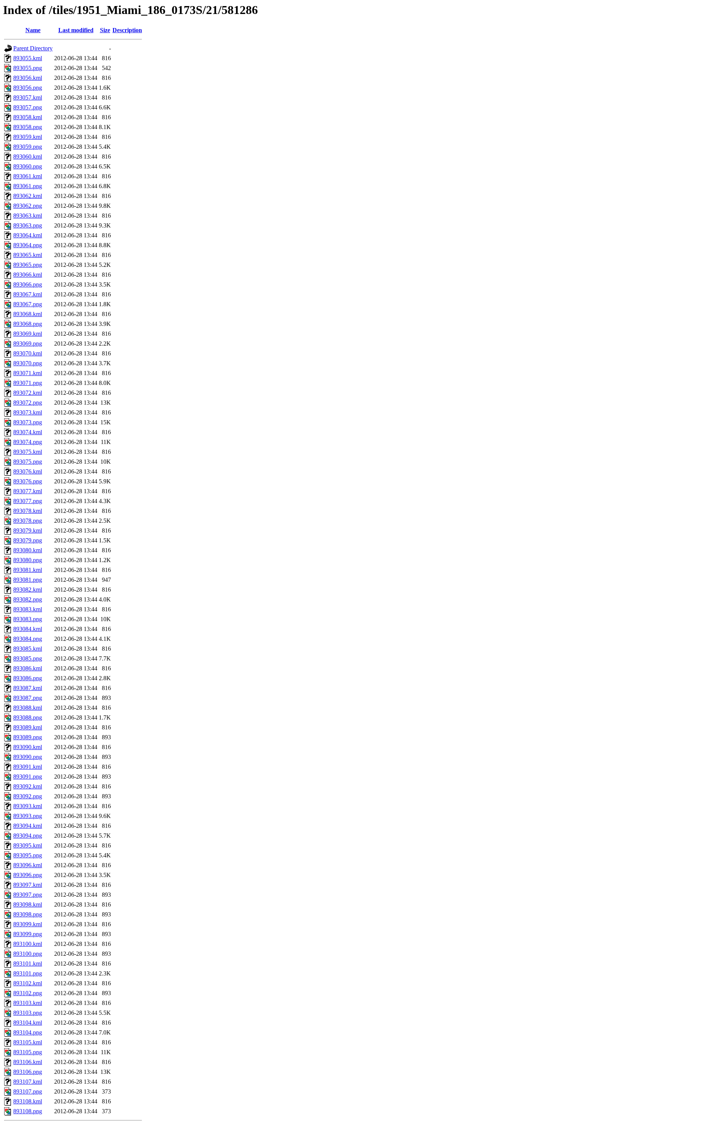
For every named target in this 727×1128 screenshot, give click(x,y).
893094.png (27, 835)
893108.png (27, 1111)
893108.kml (27, 1101)
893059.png (27, 146)
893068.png (27, 324)
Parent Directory (33, 48)
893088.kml (27, 707)
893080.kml (27, 550)
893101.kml (27, 963)
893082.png (27, 599)
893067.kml (27, 294)
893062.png (27, 206)
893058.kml (27, 117)
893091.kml (27, 766)
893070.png (27, 363)
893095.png (27, 855)
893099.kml (27, 924)
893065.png (27, 265)
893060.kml (27, 156)
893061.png (27, 186)
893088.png (27, 717)
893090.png (27, 757)
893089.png (27, 737)
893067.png (27, 304)
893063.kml (27, 215)
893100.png (27, 953)
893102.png (27, 993)
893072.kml (27, 393)
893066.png (27, 284)
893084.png (27, 639)
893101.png (27, 973)
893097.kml (27, 885)
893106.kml (27, 1062)
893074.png (27, 442)
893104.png (27, 1032)
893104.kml (27, 1022)
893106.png (27, 1072)
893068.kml (27, 314)
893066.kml (27, 274)
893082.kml (27, 589)
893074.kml (27, 432)
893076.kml (27, 471)
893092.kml (27, 786)
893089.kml (27, 727)
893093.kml (27, 806)
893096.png (27, 875)
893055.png (27, 68)
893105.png (27, 1052)
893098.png (27, 914)
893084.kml (27, 629)
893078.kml (27, 511)
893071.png (27, 383)
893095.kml (27, 845)
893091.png (27, 776)
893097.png (27, 894)
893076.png (27, 481)
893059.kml (27, 137)
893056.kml (27, 78)
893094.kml (27, 826)
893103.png (27, 1013)
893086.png (27, 678)
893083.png (27, 619)
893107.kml (27, 1081)
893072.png (27, 402)
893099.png (27, 934)
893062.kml (27, 196)
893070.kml (27, 353)
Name (33, 30)
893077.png (27, 501)
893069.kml (27, 333)
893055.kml (27, 58)
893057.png (27, 107)
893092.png (27, 796)
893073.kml (27, 412)
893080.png (27, 560)
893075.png (27, 461)
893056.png (27, 87)
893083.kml (27, 609)
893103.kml (27, 1003)
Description (127, 30)
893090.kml (27, 747)
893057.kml (27, 97)
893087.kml (27, 688)
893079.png (27, 540)
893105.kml (27, 1042)
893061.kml (27, 176)
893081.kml (27, 570)
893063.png (27, 225)
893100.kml (27, 944)
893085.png (27, 658)
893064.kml (27, 235)
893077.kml (27, 491)
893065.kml (27, 255)
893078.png (27, 520)
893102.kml (27, 983)
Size (105, 30)
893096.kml (27, 865)
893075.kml (27, 452)
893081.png (27, 579)
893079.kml (27, 530)
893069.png (27, 343)
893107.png (27, 1091)
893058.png (27, 127)
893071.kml (27, 373)
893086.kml (27, 668)
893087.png (27, 698)
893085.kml (27, 648)
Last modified (76, 30)
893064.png (27, 245)
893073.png (27, 422)
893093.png (27, 816)
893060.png (27, 166)
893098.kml (27, 904)
